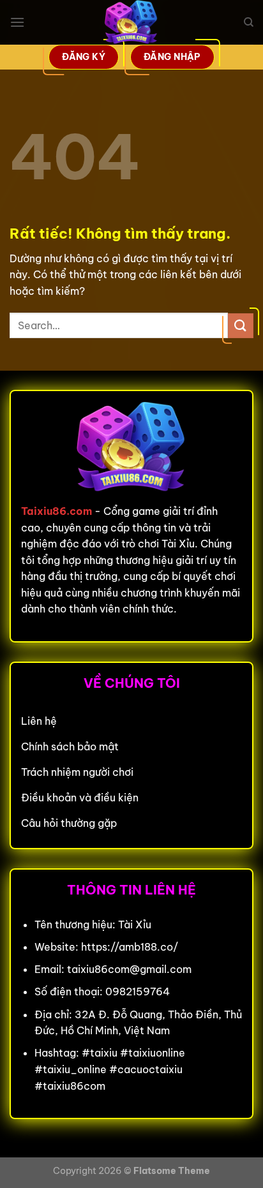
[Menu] (17, 22)
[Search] (248, 22)
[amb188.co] (131, 22)
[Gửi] (240, 325)
